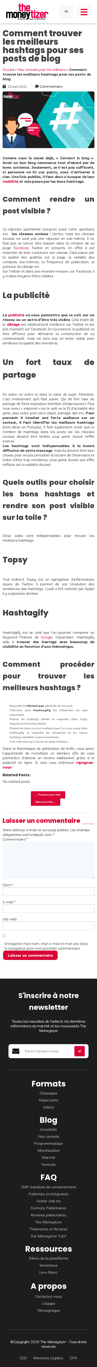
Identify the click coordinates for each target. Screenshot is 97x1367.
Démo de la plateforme (49, 1258)
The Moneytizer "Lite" (48, 1236)
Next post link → (46, 801)
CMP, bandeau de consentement (48, 1187)
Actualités (48, 1129)
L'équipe (48, 1303)
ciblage (13, 324)
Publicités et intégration (48, 1194)
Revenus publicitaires (48, 1215)
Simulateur (49, 1265)
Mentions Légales (48, 1358)
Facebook (20, 247)
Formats (48, 1164)
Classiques (48, 1093)
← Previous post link (48, 794)
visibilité (10, 181)
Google (47, 637)
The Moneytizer (48, 1222)
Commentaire (51, 86)
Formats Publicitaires (48, 1208)
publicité (16, 315)
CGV (23, 1358)
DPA (73, 1358)
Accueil (8, 69)
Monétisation (48, 1150)
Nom (8, 884)
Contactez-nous (48, 1296)
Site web (9, 919)
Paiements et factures (49, 1229)
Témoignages (48, 1310)
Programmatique (48, 1143)
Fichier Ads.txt (49, 1201)
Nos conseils (48, 1136)
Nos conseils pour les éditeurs (41, 69)
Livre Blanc (48, 1272)
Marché (48, 1157)
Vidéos (48, 1107)
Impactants (48, 1100)
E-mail (9, 902)
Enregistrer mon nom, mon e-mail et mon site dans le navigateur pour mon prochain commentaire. (46, 946)
